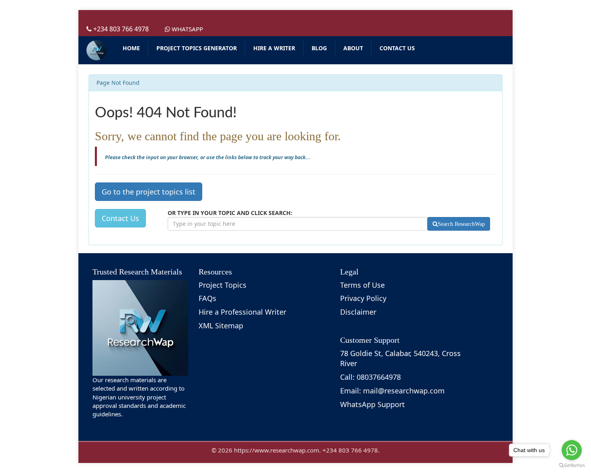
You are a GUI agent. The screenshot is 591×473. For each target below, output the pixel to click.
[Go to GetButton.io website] (572, 465)
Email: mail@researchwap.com (392, 390)
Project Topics (222, 285)
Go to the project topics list (148, 192)
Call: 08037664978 (370, 377)
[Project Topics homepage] (96, 50)
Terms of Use (362, 285)
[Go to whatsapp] (572, 450)
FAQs (207, 298)
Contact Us (120, 218)
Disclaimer (358, 312)
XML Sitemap (221, 325)
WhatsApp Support (372, 404)
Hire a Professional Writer (242, 312)
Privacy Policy (363, 298)
